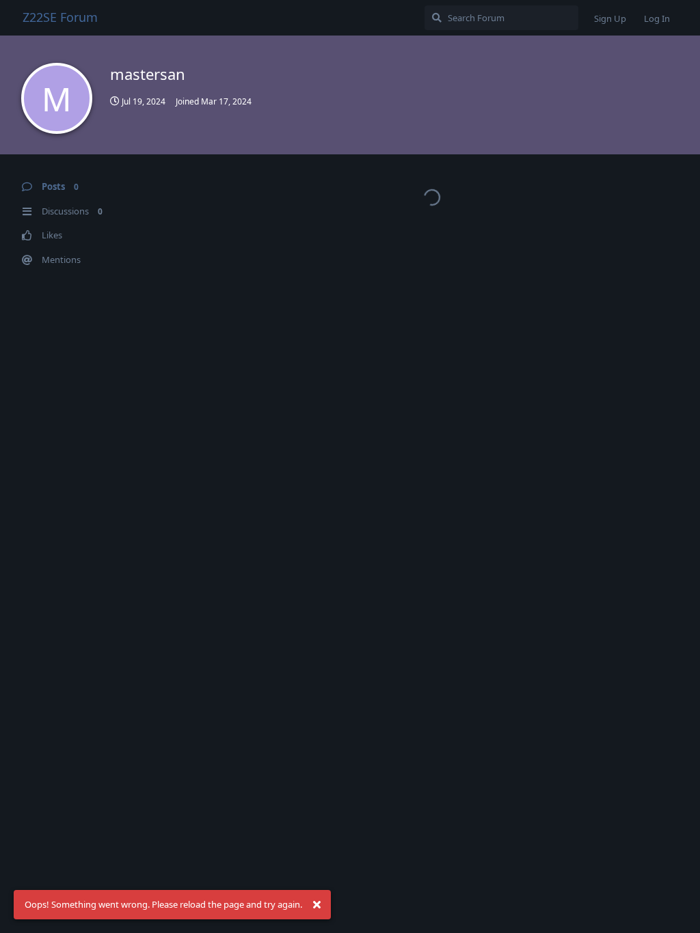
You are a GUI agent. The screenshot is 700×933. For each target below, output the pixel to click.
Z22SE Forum (60, 17)
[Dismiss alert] (316, 905)
